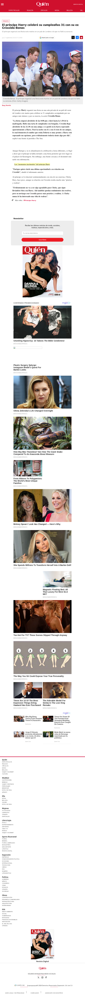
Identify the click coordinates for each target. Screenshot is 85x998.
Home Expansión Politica (10, 859)
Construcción (7, 897)
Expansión (6, 855)
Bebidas (4, 782)
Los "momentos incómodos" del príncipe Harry (32, 164)
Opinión (4, 814)
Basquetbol (6, 845)
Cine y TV (5, 828)
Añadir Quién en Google (48, 37)
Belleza (70, 10)
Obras (4, 867)
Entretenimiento (7, 824)
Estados (5, 887)
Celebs (4, 802)
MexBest (5, 778)
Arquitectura (7, 903)
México (4, 881)
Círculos (44, 10)
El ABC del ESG (7, 923)
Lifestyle (5, 849)
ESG (3, 909)
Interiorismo (6, 905)
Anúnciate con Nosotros (54, 993)
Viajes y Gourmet (8, 772)
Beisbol (4, 841)
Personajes (6, 786)
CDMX (4, 885)
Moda (57, 10)
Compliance (35, 993)
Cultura (5, 774)
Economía (5, 861)
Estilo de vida (7, 804)
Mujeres (5, 808)
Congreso (5, 883)
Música (4, 830)
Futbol (4, 839)
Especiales (6, 816)
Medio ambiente (7, 911)
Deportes (5, 826)
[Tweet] (73, 37)
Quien (38, 977)
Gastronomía (7, 780)
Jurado (4, 792)
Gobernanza (6, 915)
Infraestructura (8, 901)
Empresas (5, 857)
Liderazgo (5, 812)
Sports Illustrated (9, 837)
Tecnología (6, 865)
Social (4, 913)
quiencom (47, 977)
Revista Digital (78, 4)
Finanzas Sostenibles (9, 919)
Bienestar (5, 788)
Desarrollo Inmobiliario (11, 899)
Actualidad (6, 810)
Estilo (4, 822)
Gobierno (5, 879)
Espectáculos (14, 10)
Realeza (30, 10)
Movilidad (5, 917)
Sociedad (5, 891)
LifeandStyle (6, 873)
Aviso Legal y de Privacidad (14, 993)
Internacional (7, 863)
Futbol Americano (8, 843)
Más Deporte (6, 847)
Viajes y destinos (8, 784)
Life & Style (6, 820)
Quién (4, 760)
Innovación (6, 921)
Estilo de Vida (7, 790)
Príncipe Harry (30, 200)
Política (5, 877)
